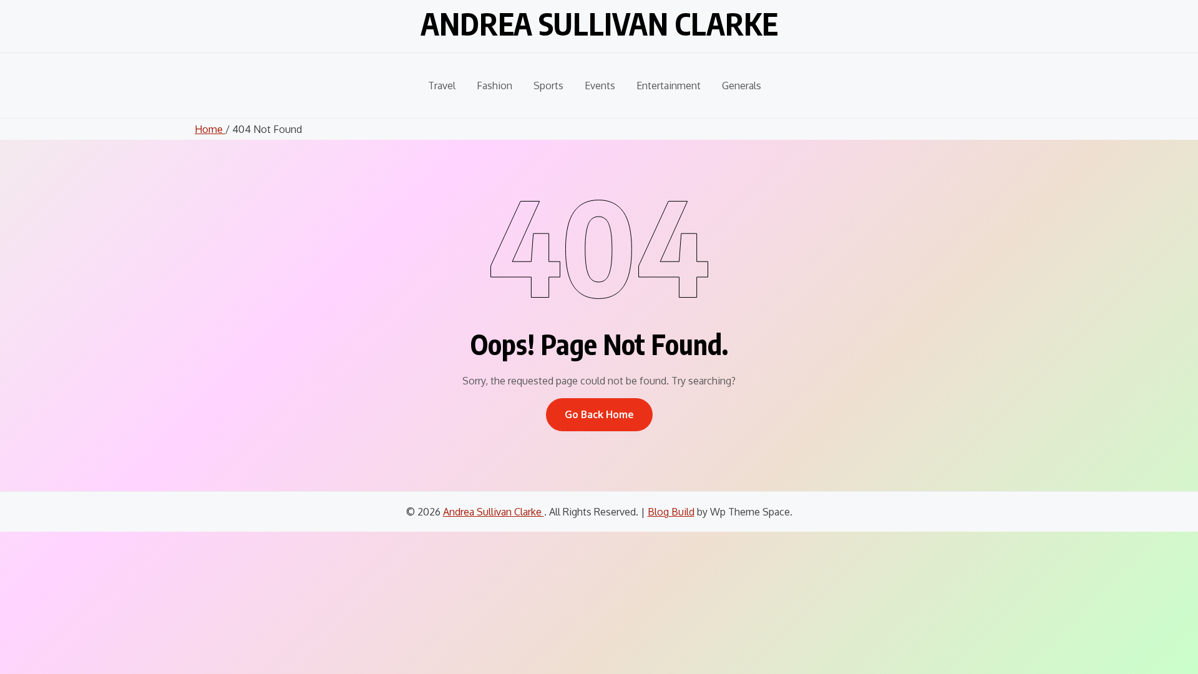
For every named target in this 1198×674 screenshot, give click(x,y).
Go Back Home (599, 414)
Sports (548, 85)
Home (210, 129)
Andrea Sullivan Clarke (599, 23)
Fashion (494, 85)
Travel (441, 85)
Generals (741, 85)
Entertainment (668, 85)
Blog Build (671, 512)
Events (600, 85)
